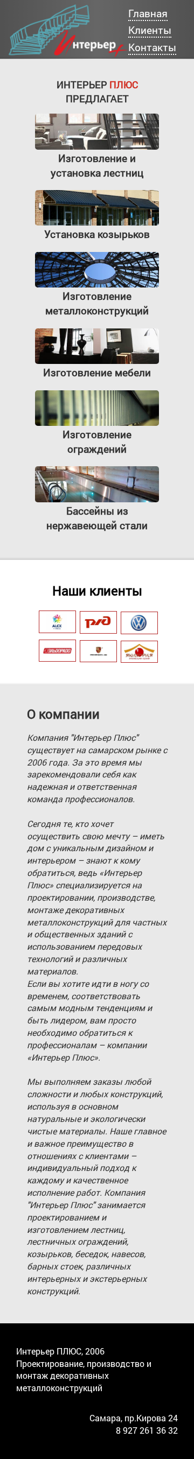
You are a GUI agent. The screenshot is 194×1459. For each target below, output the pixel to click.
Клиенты (149, 30)
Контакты (152, 47)
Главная (148, 13)
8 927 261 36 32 (147, 1430)
